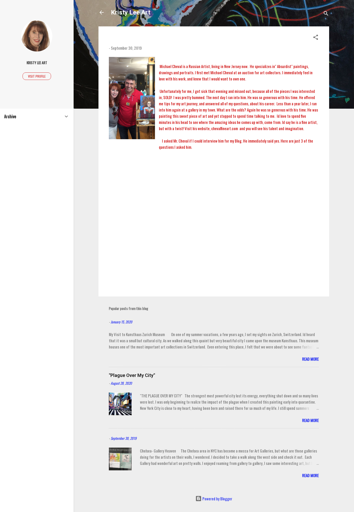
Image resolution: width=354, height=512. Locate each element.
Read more (310, 359)
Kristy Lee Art (130, 12)
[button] (316, 38)
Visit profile (37, 76)
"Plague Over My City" (132, 375)
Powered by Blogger (217, 498)
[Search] (326, 14)
